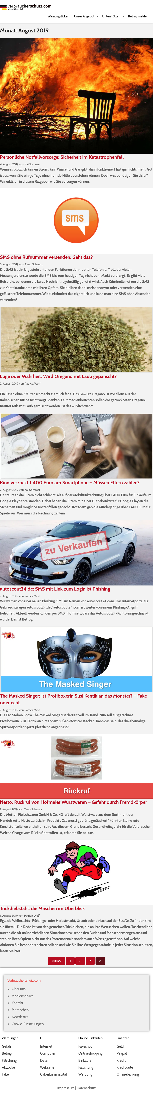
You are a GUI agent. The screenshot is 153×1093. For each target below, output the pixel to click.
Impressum (65, 1088)
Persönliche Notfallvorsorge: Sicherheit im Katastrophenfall (62, 157)
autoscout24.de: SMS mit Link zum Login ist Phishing (55, 589)
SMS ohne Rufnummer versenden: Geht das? (46, 257)
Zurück (56, 961)
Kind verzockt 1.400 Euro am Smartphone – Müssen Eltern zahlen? (70, 483)
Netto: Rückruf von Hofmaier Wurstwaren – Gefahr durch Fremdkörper (73, 802)
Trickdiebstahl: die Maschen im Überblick (42, 908)
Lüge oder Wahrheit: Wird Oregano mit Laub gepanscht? (58, 376)
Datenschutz (86, 1088)
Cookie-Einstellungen (28, 1024)
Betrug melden (138, 16)
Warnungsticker (58, 16)
